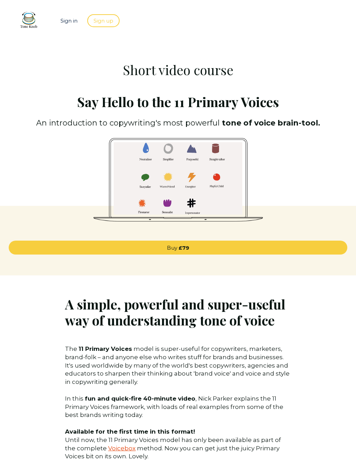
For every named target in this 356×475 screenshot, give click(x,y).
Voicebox (122, 448)
